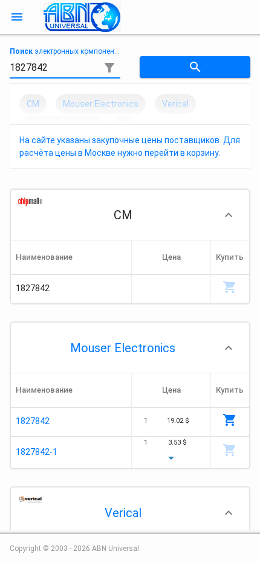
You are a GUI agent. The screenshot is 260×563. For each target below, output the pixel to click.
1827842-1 (36, 452)
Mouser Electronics (122, 348)
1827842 (33, 421)
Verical (123, 513)
